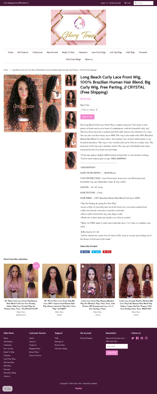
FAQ (56, 338)
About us (89, 59)
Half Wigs (130, 52)
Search (31, 338)
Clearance (83, 52)
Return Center (60, 345)
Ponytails (143, 52)
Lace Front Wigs (99, 52)
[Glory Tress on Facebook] (137, 338)
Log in (103, 3)
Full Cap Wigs (116, 52)
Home (10, 52)
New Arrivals (52, 52)
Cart (129, 3)
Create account (115, 3)
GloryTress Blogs (73, 59)
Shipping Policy (34, 348)
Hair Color (85, 105)
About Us (32, 341)
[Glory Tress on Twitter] (132, 338)
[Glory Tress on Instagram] (146, 338)
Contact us (33, 345)
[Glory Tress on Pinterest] (141, 338)
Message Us (59, 341)
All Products (23, 52)
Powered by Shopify (90, 383)
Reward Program (86, 338)
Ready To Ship (68, 52)
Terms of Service (35, 355)
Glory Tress (78, 383)
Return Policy (34, 352)
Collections (38, 52)
